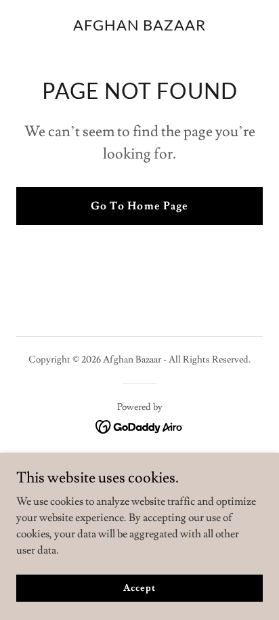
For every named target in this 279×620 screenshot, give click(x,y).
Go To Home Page (139, 206)
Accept (139, 587)
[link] (139, 27)
